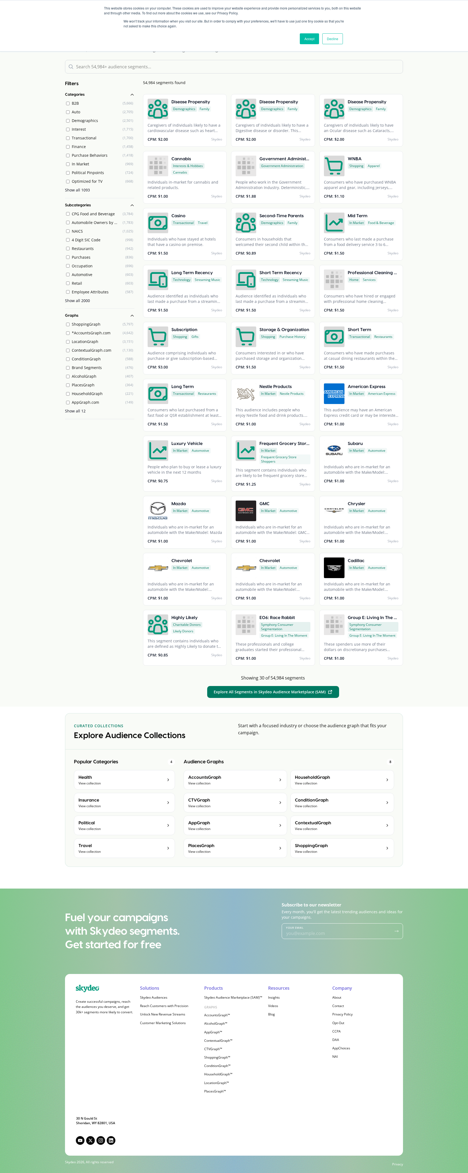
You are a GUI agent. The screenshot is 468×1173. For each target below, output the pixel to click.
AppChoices (341, 1048)
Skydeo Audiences (153, 997)
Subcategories (78, 205)
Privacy (397, 1164)
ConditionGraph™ (217, 1065)
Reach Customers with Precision (164, 1006)
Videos (273, 1006)
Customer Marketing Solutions (163, 1023)
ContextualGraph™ (218, 1040)
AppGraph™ (213, 1032)
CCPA (336, 1031)
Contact (338, 1006)
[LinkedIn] (111, 1140)
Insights (274, 997)
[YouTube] (80, 1140)
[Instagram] (100, 1140)
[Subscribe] (397, 931)
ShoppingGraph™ (217, 1057)
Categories (74, 95)
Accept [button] (309, 38)
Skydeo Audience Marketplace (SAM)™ (233, 997)
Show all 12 (75, 411)
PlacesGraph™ (215, 1091)
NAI (335, 1056)
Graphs (71, 316)
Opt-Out (338, 1023)
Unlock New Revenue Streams (162, 1014)
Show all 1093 (77, 190)
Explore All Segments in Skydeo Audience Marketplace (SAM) (270, 691)
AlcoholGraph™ (215, 1023)
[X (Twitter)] (90, 1140)
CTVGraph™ (213, 1049)
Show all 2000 (77, 300)
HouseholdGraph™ (218, 1074)
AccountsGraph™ (217, 1015)
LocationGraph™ (216, 1083)
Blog (271, 1014)
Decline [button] (332, 38)
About (336, 997)
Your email (294, 928)
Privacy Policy (342, 1014)
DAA (335, 1039)
